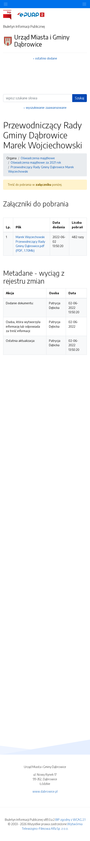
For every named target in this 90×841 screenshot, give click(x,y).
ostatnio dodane (46, 58)
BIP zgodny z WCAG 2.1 (70, 819)
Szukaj (79, 98)
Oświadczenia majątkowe (38, 158)
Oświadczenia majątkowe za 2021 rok (36, 162)
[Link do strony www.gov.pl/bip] (9, 14)
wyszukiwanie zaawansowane (46, 107)
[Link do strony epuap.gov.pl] (30, 14)
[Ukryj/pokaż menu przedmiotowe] (5, 4)
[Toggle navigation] (84, 4)
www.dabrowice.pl (45, 791)
